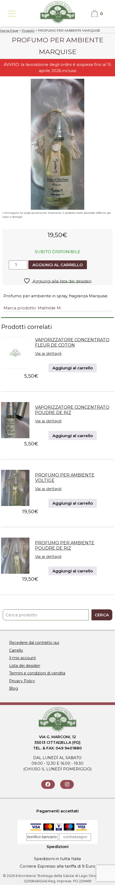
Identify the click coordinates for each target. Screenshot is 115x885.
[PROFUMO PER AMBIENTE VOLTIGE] (15, 504)
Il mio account (22, 657)
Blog (13, 688)
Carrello (16, 650)
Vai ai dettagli (48, 353)
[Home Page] (57, 22)
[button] (11, 13)
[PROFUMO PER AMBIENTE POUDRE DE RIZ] (15, 572)
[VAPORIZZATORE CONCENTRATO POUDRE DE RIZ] (15, 436)
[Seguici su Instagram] (67, 784)
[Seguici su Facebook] (48, 784)
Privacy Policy (22, 680)
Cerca (102, 614)
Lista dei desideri (24, 665)
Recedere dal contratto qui (34, 642)
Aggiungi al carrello (57, 264)
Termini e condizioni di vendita (37, 673)
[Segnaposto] (15, 369)
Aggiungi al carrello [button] (72, 367)
